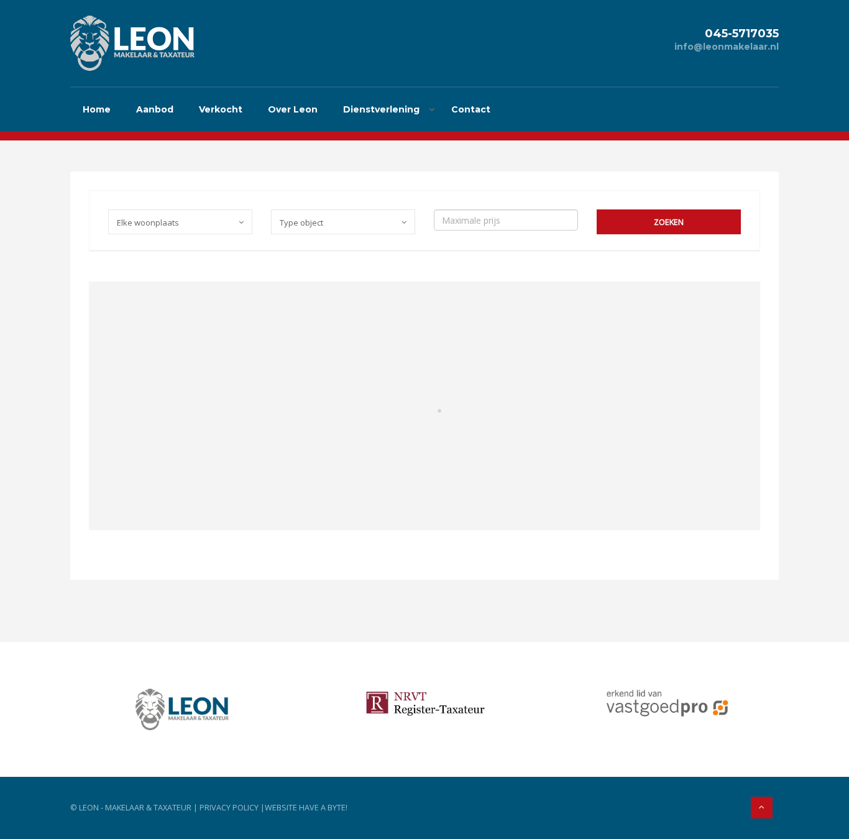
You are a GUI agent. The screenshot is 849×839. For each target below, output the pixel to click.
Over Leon (293, 109)
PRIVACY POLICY (229, 807)
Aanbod (154, 109)
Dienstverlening (381, 109)
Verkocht (220, 109)
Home (97, 109)
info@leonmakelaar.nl (726, 46)
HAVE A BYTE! (323, 807)
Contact (470, 109)
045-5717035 (742, 33)
